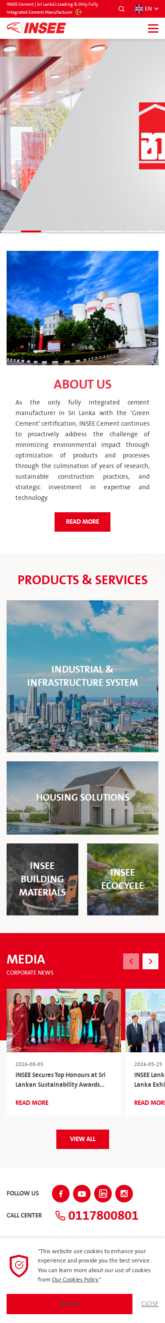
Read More (82, 522)
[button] (121, 9)
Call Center (24, 1216)
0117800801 (102, 1216)
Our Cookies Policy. (75, 1279)
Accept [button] (69, 1304)
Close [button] (149, 1304)
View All (82, 1139)
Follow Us (23, 1194)
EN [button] (148, 8)
